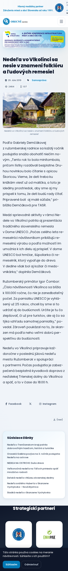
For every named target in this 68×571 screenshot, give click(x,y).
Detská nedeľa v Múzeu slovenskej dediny (30, 477)
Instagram (49, 404)
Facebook (15, 404)
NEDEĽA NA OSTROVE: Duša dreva (25, 463)
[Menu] (61, 21)
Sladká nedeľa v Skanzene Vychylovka (28, 492)
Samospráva (39, 80)
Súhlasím (11, 564)
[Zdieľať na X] (30, 404)
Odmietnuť (31, 564)
